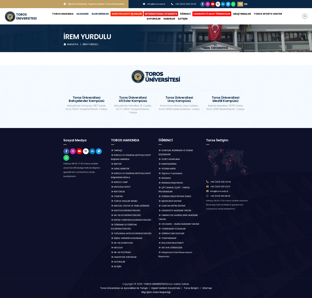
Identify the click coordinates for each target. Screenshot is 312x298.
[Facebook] (202, 4)
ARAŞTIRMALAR (242, 13)
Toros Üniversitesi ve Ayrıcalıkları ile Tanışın (124, 288)
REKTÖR (117, 164)
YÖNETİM (118, 196)
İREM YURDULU (90, 44)
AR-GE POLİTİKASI (122, 252)
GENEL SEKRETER (121, 168)
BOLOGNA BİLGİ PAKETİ (172, 242)
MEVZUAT (118, 247)
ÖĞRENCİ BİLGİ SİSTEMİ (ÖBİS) (176, 196)
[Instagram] (207, 4)
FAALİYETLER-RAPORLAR (124, 257)
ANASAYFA (72, 44)
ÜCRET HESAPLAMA (170, 159)
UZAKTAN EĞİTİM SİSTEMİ (173, 205)
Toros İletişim (191, 288)
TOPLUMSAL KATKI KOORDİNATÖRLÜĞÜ (132, 233)
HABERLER (169, 18)
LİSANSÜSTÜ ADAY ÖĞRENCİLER (212, 13)
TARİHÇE (117, 150)
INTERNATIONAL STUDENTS (161, 13)
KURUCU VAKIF (120, 182)
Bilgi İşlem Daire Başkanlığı (156, 292)
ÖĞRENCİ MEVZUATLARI (172, 233)
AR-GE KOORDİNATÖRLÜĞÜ (127, 215)
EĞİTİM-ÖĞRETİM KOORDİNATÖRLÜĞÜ (132, 220)
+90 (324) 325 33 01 (220, 186)
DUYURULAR (154, 18)
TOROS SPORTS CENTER (268, 13)
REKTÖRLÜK (119, 191)
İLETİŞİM (183, 18)
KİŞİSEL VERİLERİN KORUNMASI (127, 238)
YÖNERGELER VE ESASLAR (173, 228)
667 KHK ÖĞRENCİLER (171, 247)
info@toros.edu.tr (156, 4)
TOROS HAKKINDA (62, 13)
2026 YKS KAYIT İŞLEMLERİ (127, 13)
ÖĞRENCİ (185, 13)
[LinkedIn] (223, 4)
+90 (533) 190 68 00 (220, 196)
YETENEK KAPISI (168, 168)
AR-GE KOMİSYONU (123, 242)
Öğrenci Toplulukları (171, 173)
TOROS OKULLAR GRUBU (125, 201)
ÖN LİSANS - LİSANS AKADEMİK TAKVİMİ (180, 224)
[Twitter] (228, 4)
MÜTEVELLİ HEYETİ (121, 186)
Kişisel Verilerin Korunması (165, 288)
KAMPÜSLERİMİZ (168, 164)
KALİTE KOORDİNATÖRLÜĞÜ (126, 210)
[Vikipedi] (218, 4)
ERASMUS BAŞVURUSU (172, 182)
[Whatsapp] (233, 4)
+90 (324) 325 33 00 (185, 4)
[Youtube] (213, 4)
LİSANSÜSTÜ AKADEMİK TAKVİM (176, 210)
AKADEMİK (82, 13)
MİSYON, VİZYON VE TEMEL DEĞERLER (131, 205)
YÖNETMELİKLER (168, 238)
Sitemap (207, 288)
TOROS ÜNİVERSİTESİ (154, 284)
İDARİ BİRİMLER (100, 13)
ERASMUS (166, 178)
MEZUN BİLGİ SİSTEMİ (171, 201)
